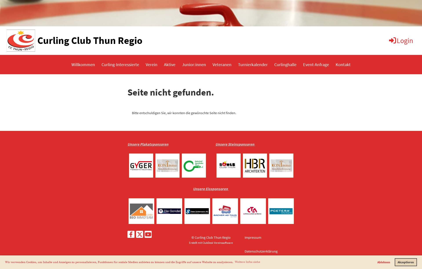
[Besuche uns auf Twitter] (139, 235)
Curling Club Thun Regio (89, 40)
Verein (151, 64)
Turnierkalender (253, 64)
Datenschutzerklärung (261, 251)
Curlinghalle (285, 64)
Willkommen (83, 64)
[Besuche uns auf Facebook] (131, 235)
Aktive (169, 64)
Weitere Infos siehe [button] (247, 262)
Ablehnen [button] (383, 262)
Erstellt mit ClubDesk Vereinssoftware (211, 242)
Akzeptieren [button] (406, 262)
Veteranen (222, 64)
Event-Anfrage (316, 64)
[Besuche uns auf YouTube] (148, 235)
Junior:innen (194, 64)
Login (405, 40)
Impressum (253, 237)
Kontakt (343, 64)
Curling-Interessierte (120, 64)
